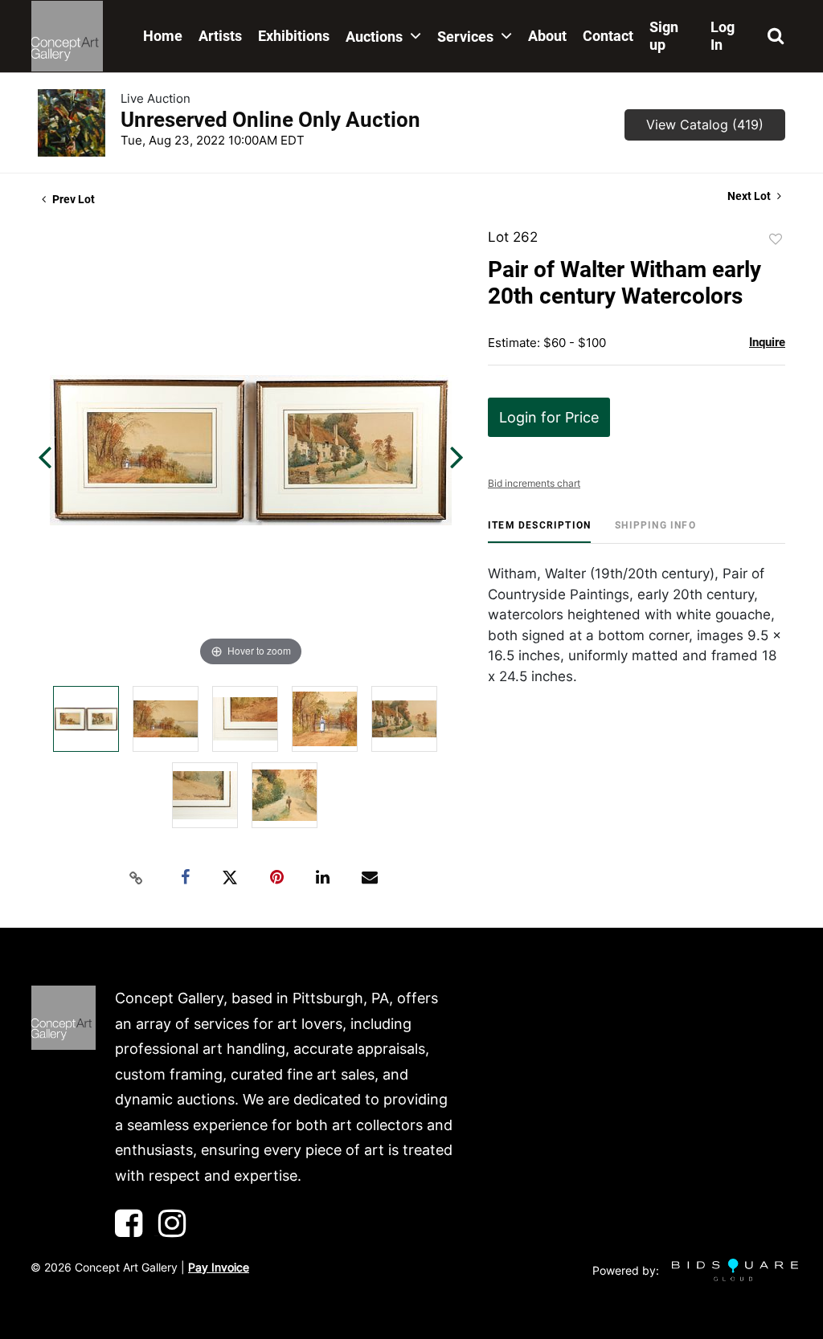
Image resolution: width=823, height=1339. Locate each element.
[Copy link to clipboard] (136, 878)
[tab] (539, 531)
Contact (608, 35)
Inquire (767, 342)
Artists (220, 35)
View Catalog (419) (705, 124)
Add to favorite (775, 239)
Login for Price (549, 417)
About (547, 35)
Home (162, 35)
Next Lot (750, 196)
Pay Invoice (218, 1267)
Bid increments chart (534, 483)
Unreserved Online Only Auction (270, 120)
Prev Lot (72, 199)
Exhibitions (294, 35)
